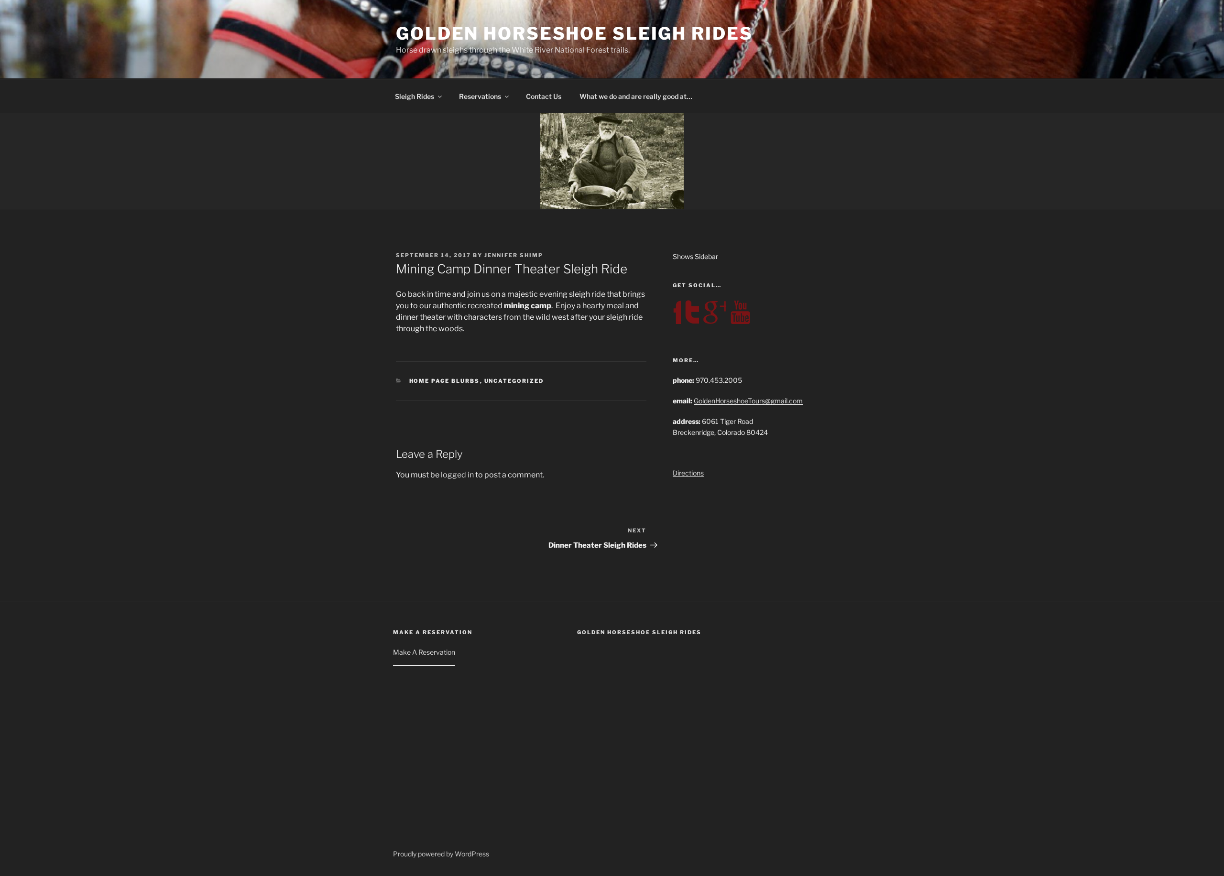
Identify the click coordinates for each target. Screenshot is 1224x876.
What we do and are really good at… (635, 96)
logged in (457, 474)
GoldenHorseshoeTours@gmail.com (748, 401)
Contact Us (543, 96)
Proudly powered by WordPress (441, 854)
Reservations (480, 96)
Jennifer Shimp (513, 255)
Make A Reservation (424, 652)
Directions (688, 473)
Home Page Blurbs (444, 381)
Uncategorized (514, 381)
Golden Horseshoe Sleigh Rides (574, 33)
